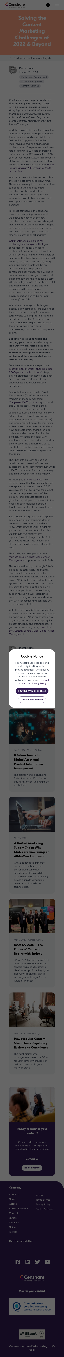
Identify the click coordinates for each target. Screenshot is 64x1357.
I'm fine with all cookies (32, 690)
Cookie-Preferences (32, 699)
